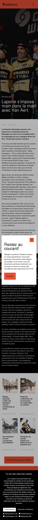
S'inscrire (10, 276)
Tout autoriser (9, 509)
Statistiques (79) (11, 516)
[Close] (32, 240)
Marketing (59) (25, 516)
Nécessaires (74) (11, 514)
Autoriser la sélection (25, 509)
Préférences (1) (27, 514)
